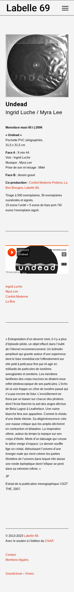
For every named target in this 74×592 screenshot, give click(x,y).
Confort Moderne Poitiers (45, 182)
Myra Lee (12, 291)
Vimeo (29, 573)
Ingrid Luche (14, 286)
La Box (10, 301)
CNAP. (49, 540)
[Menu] (63, 7)
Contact (11, 554)
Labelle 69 (31, 187)
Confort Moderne (17, 296)
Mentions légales (17, 559)
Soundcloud (14, 573)
